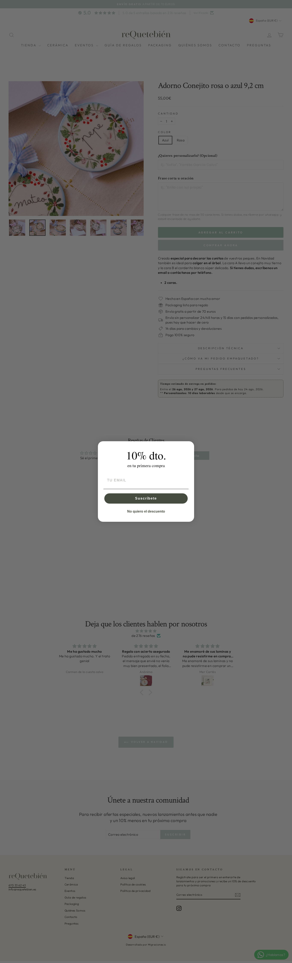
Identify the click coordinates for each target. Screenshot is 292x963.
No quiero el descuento (146, 511)
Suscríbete (146, 498)
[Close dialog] (189, 446)
